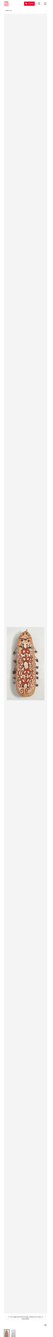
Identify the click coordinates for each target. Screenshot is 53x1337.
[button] (45, 1325)
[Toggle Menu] (45, 4)
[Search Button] (39, 4)
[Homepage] (6, 3)
